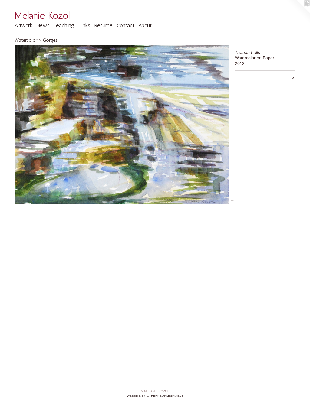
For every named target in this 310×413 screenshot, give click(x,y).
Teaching (64, 25)
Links (84, 25)
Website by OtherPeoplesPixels (155, 395)
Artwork (23, 25)
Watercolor (26, 40)
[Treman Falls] (122, 124)
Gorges (50, 40)
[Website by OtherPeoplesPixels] (298, 12)
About (145, 25)
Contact (125, 25)
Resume (103, 25)
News (43, 25)
